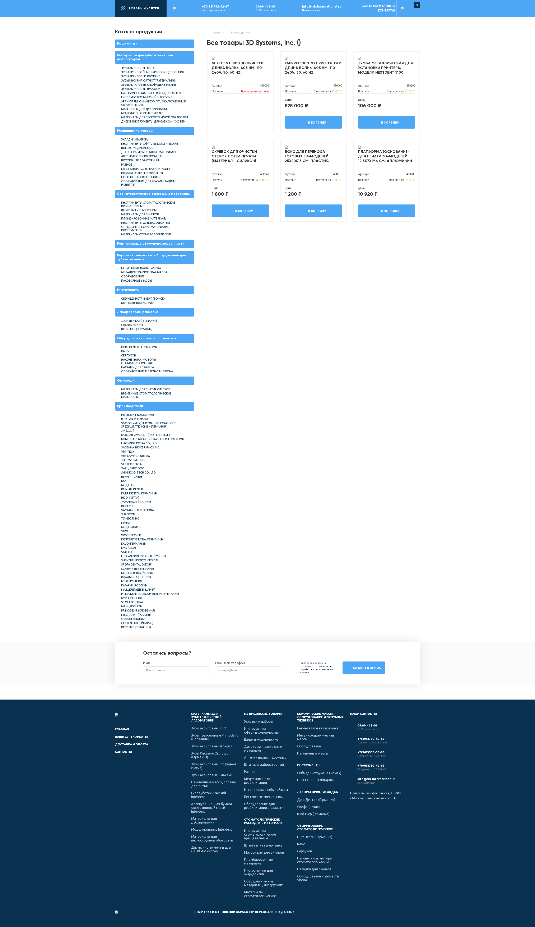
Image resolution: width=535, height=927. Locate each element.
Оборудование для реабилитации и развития (148, 183)
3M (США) (127, 430)
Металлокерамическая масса (144, 272)
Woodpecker (131, 535)
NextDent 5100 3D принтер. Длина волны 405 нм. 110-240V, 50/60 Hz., (238, 67)
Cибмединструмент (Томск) (143, 298)
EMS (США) (128, 547)
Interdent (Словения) (137, 414)
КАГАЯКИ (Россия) (134, 585)
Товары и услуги (144, 8)
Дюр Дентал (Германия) (139, 320)
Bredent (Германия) (136, 627)
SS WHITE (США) (132, 602)
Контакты (386, 10)
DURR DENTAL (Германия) (139, 493)
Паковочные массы (136, 280)
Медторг (128, 485)
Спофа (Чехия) (132, 325)
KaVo (125, 351)
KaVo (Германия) (133, 543)
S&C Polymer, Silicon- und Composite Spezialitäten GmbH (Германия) (149, 424)
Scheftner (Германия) (137, 568)
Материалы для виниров (140, 214)
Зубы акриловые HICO (137, 68)
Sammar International (138, 510)
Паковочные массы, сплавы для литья (151, 93)
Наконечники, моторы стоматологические (138, 361)
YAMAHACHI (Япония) (136, 501)
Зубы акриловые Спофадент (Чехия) (149, 84)
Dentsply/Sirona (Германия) (142, 539)
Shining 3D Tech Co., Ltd (138, 472)
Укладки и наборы (135, 139)
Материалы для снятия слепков (145, 389)
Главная (122, 729)
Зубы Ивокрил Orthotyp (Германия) (148, 80)
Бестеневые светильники (140, 177)
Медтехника (130, 527)
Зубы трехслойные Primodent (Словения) (153, 72)
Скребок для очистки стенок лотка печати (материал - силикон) (234, 156)
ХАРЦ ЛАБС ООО (132, 468)
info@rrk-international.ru (321, 6)
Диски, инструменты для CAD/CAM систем (153, 121)
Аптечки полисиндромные (142, 156)
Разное (126, 164)
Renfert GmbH (131, 476)
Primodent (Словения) (138, 610)
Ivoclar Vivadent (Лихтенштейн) (146, 435)
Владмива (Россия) (136, 577)
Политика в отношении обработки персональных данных (244, 912)
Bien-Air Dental (132, 489)
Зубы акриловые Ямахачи (140, 89)
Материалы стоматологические (146, 234)
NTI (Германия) (132, 581)
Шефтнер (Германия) (136, 329)
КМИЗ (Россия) (132, 598)
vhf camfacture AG (135, 455)
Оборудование (133, 276)
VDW (124, 531)
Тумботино (130, 518)
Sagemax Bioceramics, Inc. (140, 447)
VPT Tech (128, 451)
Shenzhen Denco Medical (140, 560)
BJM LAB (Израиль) (134, 419)
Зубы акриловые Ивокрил (140, 76)
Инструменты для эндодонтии (145, 222)
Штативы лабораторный (140, 160)
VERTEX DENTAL (132, 464)
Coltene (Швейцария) (137, 623)
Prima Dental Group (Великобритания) (150, 593)
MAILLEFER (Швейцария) (138, 589)
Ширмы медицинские (137, 147)
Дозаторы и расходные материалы (148, 152)
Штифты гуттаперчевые (139, 210)
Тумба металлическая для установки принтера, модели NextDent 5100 (385, 67)
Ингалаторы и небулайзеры (142, 173)
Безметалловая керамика (141, 268)
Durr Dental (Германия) (139, 347)
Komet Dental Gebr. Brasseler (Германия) (152, 439)
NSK (123, 481)
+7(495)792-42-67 (215, 6)
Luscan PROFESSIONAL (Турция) (143, 556)
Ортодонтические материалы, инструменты (145, 228)
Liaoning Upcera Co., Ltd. (139, 443)
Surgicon (128, 514)
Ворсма (127, 506)
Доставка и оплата (378, 6)
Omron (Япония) (133, 619)
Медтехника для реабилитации (145, 168)
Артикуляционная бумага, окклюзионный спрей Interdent (153, 103)
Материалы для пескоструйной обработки (154, 117)
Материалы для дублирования (144, 109)
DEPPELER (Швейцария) (137, 302)
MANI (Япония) (131, 606)
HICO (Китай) (130, 497)
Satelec (127, 552)
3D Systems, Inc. (133, 460)
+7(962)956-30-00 (371, 752)
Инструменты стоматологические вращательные (148, 204)
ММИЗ (125, 522)
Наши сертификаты (131, 736)
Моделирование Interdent (142, 113)
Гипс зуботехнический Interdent (146, 97)
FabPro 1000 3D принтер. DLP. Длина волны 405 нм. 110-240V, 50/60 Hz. (313, 67)
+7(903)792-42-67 (371, 765)
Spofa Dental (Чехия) (136, 564)
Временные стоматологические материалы (146, 395)
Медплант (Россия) (136, 614)
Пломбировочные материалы (144, 218)
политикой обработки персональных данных (316, 669)
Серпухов (128, 355)
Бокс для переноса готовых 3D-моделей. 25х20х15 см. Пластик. (307, 156)
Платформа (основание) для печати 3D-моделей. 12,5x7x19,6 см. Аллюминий (385, 156)
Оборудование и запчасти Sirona (147, 371)
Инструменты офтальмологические (149, 143)
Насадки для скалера (137, 367)
